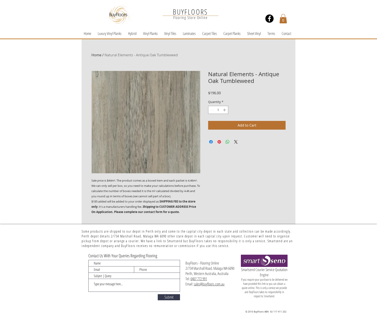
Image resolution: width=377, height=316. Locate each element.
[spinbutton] (218, 110)
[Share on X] (235, 141)
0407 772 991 (198, 278)
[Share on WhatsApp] (227, 141)
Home (96, 55)
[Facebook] (269, 18)
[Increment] (225, 110)
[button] (283, 18)
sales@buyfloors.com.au (209, 284)
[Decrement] (211, 110)
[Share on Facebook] (211, 141)
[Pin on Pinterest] (219, 141)
